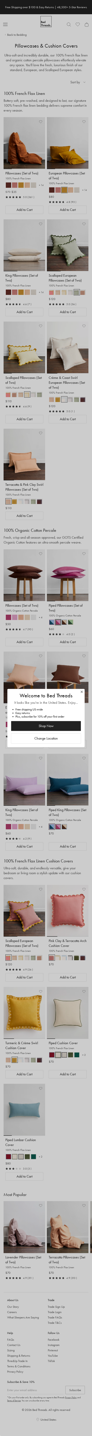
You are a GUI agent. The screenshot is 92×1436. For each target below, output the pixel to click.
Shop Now (46, 726)
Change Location (46, 738)
